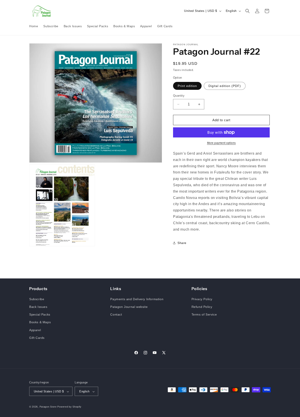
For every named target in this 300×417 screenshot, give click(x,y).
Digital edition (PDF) (224, 86)
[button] (247, 11)
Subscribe (36, 299)
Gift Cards (37, 337)
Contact (116, 314)
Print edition (187, 86)
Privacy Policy (202, 299)
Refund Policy (202, 306)
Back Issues (38, 306)
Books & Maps (40, 322)
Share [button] (181, 243)
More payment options (221, 142)
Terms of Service (204, 314)
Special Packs (39, 314)
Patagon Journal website (129, 306)
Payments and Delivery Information (136, 299)
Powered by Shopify (69, 407)
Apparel (35, 330)
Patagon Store (48, 407)
